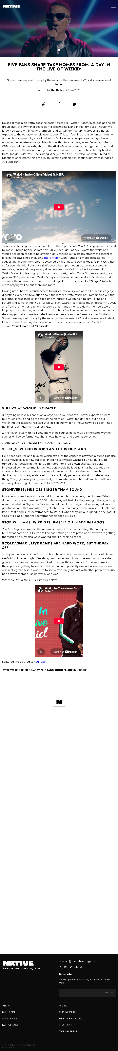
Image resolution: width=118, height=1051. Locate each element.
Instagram (65, 967)
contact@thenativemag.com (77, 961)
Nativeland (10, 1025)
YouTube (40, 661)
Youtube (81, 967)
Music (63, 1005)
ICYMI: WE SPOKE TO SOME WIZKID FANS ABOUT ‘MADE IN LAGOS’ (44, 670)
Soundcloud (76, 967)
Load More (59, 944)
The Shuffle (68, 1031)
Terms (19, 1047)
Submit (106, 993)
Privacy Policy (8, 1047)
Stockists (9, 1018)
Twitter (70, 967)
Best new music (71, 1018)
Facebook (60, 967)
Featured (66, 1025)
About (7, 1005)
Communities (68, 1012)
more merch (52, 257)
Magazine (9, 1012)
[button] (59, 50)
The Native (57, 90)
